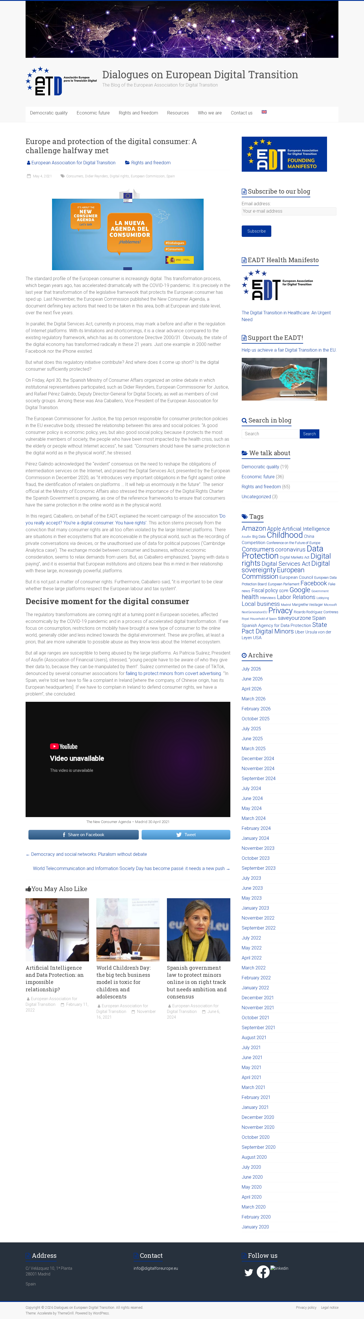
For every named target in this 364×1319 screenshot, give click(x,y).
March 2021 (254, 1087)
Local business (261, 603)
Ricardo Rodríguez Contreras (316, 612)
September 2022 (259, 928)
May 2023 (252, 898)
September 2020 (259, 1147)
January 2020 (255, 1227)
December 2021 (258, 997)
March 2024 (254, 818)
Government (320, 591)
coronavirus (290, 549)
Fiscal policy (264, 590)
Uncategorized (256, 496)
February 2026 (256, 708)
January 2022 (255, 987)
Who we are (210, 113)
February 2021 (256, 1097)
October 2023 (256, 858)
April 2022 (252, 958)
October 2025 (256, 718)
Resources (178, 113)
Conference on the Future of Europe (293, 543)
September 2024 (259, 778)
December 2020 (258, 1117)
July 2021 (251, 1047)
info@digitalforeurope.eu (156, 1268)
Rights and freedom (138, 113)
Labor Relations (296, 597)
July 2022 (251, 938)
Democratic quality (49, 113)
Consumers (74, 176)
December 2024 (258, 758)
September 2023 (259, 868)
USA (257, 637)
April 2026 (252, 689)
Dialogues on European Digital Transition (200, 74)
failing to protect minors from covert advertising (173, 673)
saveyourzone (294, 618)
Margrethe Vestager (307, 604)
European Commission (148, 176)
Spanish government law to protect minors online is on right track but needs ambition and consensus (197, 982)
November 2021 (258, 1007)
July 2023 (251, 878)
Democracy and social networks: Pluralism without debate (86, 854)
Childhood (285, 535)
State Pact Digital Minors (284, 628)
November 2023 (258, 848)
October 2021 (256, 1017)
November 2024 (258, 768)
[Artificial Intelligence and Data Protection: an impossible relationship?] (57, 901)
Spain (170, 176)
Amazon (254, 528)
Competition (253, 542)
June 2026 (252, 679)
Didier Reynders (96, 176)
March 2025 (254, 748)
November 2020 (258, 1127)
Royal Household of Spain (259, 619)
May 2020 (252, 1187)
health (250, 596)
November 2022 (258, 918)
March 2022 (254, 968)
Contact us (242, 113)
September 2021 (259, 1027)
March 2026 (254, 698)
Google (299, 590)
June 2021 (252, 1057)
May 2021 (252, 1067)
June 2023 (252, 888)
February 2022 (256, 977)
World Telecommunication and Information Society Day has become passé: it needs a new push (131, 868)
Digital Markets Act (294, 557)
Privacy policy (306, 1308)
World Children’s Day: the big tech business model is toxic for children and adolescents (123, 982)
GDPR (283, 591)
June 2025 (252, 738)
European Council (296, 577)
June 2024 (252, 798)
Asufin (246, 537)
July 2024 (251, 788)
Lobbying (323, 598)
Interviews (268, 598)
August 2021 (254, 1037)
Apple (274, 529)
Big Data (259, 536)
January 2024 (255, 838)
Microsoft (330, 605)
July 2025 (251, 728)
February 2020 (256, 1217)
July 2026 (251, 669)
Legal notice (329, 1308)
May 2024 (252, 808)
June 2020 (252, 1177)
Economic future (93, 113)
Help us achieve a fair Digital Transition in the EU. (289, 350)
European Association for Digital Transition (73, 162)
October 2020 (256, 1137)
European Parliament (283, 584)
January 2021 (255, 1107)
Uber (299, 632)
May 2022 (252, 948)
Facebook (314, 583)
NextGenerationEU (254, 612)
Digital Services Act (286, 563)
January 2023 (255, 908)
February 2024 (256, 828)
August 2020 (254, 1157)
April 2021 (252, 1077)
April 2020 (252, 1197)
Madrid (286, 605)
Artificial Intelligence (306, 529)
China (309, 536)
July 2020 (251, 1167)
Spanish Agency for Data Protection (276, 625)
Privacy (280, 610)
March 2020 (254, 1207)
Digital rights (119, 176)
